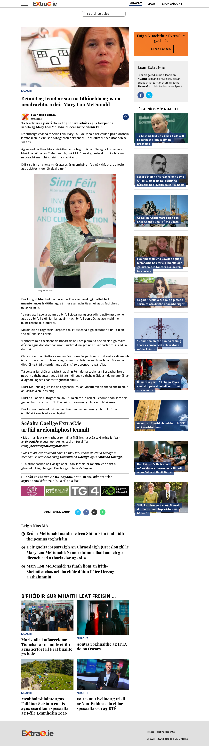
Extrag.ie (85, 468)
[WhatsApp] (102, 512)
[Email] (94, 512)
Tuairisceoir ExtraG (43, 115)
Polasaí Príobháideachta (161, 731)
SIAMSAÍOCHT (172, 4)
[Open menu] (24, 4)
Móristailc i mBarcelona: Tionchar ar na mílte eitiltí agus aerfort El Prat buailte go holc (46, 646)
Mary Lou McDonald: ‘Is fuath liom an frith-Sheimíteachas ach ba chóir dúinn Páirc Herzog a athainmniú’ (70, 571)
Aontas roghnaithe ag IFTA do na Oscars (102, 646)
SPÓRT (152, 4)
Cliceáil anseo (161, 49)
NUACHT (135, 3)
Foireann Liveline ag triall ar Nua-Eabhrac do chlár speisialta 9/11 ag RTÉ (101, 703)
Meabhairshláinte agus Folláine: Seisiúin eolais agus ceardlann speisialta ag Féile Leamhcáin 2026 (44, 705)
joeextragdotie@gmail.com (48, 446)
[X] (78, 512)
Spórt (178, 86)
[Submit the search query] (84, 13)
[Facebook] (86, 512)
